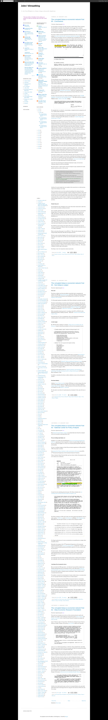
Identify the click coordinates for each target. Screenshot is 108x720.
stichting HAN (40, 647)
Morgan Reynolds (41, 538)
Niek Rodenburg (41, 546)
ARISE (39, 227)
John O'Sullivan (40, 463)
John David (40, 458)
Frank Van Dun (40, 347)
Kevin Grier (40, 488)
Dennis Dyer (40, 306)
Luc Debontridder (41, 508)
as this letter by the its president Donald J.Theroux (70, 672)
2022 (39, 110)
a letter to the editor (62, 98)
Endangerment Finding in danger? (29, 50)
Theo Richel (40, 663)
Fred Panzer (40, 351)
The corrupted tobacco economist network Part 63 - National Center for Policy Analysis (67, 426)
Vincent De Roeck (41, 686)
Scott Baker (40, 631)
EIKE (39, 335)
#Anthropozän (27, 26)
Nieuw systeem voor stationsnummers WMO (42, 76)
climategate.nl (40, 278)
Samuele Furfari (40, 629)
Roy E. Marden (40, 613)
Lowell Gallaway (41, 506)
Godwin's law (40, 379)
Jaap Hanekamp (40, 436)
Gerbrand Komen (41, 375)
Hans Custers (40, 390)
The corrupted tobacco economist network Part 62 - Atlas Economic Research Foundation (67, 609)
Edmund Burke (40, 332)
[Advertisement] (69, 269)
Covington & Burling (41, 287)
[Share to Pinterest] (76, 252)
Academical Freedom (29, 28)
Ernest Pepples (40, 338)
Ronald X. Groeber (41, 610)
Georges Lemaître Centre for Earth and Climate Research (43, 372)
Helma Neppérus (41, 399)
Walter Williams (40, 689)
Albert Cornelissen (41, 211)
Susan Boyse (40, 653)
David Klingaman (41, 293)
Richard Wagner (81, 354)
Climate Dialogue (41, 276)
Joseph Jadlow (40, 473)
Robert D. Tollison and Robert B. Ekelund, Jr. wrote (71, 361)
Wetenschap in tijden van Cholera (42, 64)
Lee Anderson (40, 496)
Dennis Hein (40, 308)
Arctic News (27, 48)
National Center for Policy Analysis (60, 432)
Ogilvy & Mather (77, 254)
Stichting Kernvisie (41, 649)
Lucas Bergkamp (41, 509)
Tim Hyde (39, 675)
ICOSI (39, 417)
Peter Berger (40, 558)
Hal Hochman (40, 388)
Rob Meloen (40, 592)
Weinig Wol (40, 53)
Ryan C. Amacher (41, 617)
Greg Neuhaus (40, 382)
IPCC (39, 428)
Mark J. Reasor (40, 518)
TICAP (39, 674)
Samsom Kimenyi (41, 626)
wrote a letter (70, 623)
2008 (39, 148)
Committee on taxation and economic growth (42, 280)
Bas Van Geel (40, 238)
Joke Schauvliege (41, 467)
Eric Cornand (40, 336)
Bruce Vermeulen (41, 256)
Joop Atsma (40, 469)
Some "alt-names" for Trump (28, 40)
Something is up (27, 29)
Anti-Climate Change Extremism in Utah (29, 43)
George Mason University (71, 694)
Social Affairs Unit (41, 640)
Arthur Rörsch (40, 231)
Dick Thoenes (40, 315)
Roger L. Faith (81, 396)
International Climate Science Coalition (43, 425)
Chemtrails (40, 270)
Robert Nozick (40, 605)
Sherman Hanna (40, 632)
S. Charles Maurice (41, 620)
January (40, 112)
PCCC (39, 557)
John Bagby (40, 455)
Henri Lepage (40, 403)
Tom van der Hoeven (41, 680)
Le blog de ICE (41, 90)
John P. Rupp (40, 464)
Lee (63, 545)
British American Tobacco (42, 249)
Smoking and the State (42, 638)
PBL (39, 555)
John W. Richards (41, 466)
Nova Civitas (40, 548)
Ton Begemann (40, 681)
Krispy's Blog (40, 47)
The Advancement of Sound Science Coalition (43, 661)
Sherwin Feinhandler (41, 634)
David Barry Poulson (41, 291)
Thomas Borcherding (41, 666)
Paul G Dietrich (40, 554)
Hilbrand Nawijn (41, 408)
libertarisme (40, 499)
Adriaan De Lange (41, 208)
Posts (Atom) (58, 702)
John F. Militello (41, 460)
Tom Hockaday (69, 518)
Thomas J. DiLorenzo (41, 669)
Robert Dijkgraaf (41, 599)
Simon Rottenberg (41, 635)
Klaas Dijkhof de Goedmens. (41, 55)
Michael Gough (40, 527)
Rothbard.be (40, 611)
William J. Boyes (41, 693)
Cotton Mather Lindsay (42, 285)
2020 (39, 132)
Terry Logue (40, 659)
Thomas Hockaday (66, 600)
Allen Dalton (40, 215)
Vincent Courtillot (41, 684)
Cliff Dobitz (40, 275)
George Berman (40, 362)
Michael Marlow (41, 532)
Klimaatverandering (42, 35)
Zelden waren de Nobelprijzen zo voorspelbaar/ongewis (42, 70)
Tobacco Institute (41, 678)
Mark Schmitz (40, 520)
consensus (40, 282)
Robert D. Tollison (41, 598)
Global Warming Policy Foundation (42, 377)
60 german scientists (41, 200)
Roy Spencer (40, 616)
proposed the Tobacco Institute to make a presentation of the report (66, 451)
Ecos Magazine (27, 86)
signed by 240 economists (56, 297)
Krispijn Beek (40, 494)
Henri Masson (40, 405)
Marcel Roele (40, 517)
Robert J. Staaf (40, 602)
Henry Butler (40, 406)
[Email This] (70, 252)
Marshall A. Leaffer (41, 521)
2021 (39, 130)
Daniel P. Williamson (41, 288)
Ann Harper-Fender (41, 218)
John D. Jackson (41, 457)
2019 (39, 133)
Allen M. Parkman (41, 217)
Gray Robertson (40, 381)
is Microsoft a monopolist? (67, 308)
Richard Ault (40, 578)
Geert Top (39, 360)
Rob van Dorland (41, 593)
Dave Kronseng (40, 290)
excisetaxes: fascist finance (65, 90)
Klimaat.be (26, 103)
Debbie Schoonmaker (41, 303)
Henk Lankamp (40, 400)
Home (69, 700)
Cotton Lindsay (40, 284)
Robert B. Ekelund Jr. (75, 396)
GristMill (25, 93)
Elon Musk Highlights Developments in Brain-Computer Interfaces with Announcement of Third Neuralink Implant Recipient (29, 71)
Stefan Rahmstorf (41, 643)
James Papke (40, 446)
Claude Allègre (40, 272)
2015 (39, 135)
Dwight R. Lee (56, 599)
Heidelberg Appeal (41, 397)
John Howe (40, 461)
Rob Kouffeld (40, 590)
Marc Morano (40, 514)
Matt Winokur (40, 524)
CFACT (39, 269)
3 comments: (64, 252)
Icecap (39, 415)
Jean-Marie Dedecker (41, 451)
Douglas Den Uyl (41, 323)
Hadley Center (26, 95)
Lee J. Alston (40, 497)
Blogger (66, 716)
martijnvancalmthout (42, 68)
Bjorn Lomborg (40, 243)
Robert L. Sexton (41, 604)
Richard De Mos (41, 579)
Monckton (40, 536)
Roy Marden (40, 614)
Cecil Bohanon (40, 263)
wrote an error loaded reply (78, 158)
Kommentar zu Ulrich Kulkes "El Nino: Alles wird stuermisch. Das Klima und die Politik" (43, 85)
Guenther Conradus (41, 384)
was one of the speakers (69, 545)
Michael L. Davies (41, 529)
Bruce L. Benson (41, 254)
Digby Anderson (41, 317)
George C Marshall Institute (43, 363)
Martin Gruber (40, 523)
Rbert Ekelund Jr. (41, 575)
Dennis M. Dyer (41, 311)
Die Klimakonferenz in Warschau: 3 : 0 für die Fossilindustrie (42, 96)
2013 (39, 139)
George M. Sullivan (41, 366)
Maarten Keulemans (41, 512)
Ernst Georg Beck (41, 339)
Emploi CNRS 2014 (41, 91)
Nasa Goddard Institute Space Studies (28, 97)
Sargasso (40, 26)
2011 (39, 142)
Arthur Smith (26, 87)
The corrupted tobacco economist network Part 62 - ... (43, 126)
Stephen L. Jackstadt (64, 387)
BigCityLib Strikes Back (29, 62)
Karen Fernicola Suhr (63, 599)
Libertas (39, 500)
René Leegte (40, 576)
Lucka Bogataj (40, 511)
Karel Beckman (40, 482)
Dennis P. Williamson (41, 312)
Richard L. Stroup (55, 600)
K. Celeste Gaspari (41, 481)
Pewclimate (26, 101)
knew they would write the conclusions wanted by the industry (67, 36)
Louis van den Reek (41, 505)
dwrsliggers (40, 327)
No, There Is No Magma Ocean (29, 45)
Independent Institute (64, 294)
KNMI (39, 493)
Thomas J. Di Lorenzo (55, 618)
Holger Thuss (40, 409)
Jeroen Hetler (40, 452)
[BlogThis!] (72, 252)
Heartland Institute (41, 396)
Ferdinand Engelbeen (41, 342)
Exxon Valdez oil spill (59, 383)
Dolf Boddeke (40, 318)
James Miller (40, 445)
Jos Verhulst (40, 472)
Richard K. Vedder (41, 584)
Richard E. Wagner (68, 396)
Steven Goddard (41, 646)
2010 (39, 144)
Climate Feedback (27, 80)
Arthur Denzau (40, 230)
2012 (39, 141)
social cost (40, 641)
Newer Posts (54, 700)
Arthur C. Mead (40, 228)
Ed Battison (40, 330)
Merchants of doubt (41, 526)
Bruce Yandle (40, 257)
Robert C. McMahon (41, 596)
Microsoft (63, 396)
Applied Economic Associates (41, 225)
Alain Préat (40, 210)
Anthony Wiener (41, 221)
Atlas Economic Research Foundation (60, 694)
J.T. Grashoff (40, 434)
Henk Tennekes (40, 402)
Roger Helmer (40, 607)
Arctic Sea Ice (27, 52)
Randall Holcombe (41, 571)
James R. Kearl (40, 448)
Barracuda (40, 43)
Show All (33, 75)
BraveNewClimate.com (29, 67)
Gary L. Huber (40, 357)
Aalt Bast (39, 201)
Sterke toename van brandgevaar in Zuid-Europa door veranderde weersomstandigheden (42, 38)
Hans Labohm (40, 393)
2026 (39, 109)
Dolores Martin (40, 320)
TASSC (39, 656)
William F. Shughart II (75, 307)
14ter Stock (27, 25)
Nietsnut (39, 44)
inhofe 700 (40, 423)
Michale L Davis (41, 533)
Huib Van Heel (40, 412)
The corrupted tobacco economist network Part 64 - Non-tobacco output (67, 284)
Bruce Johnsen (40, 253)
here (64, 24)
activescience (40, 62)
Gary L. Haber (40, 356)
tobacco (39, 677)
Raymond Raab (40, 573)
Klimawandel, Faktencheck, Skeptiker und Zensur (42, 81)
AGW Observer (27, 31)
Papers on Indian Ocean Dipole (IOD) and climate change (29, 33)
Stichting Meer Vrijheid (42, 652)
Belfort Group (40, 240)
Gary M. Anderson (41, 359)
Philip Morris (81, 599)
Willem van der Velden (42, 690)
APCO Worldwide (80, 518)
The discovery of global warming (28, 99)
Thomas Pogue (40, 672)
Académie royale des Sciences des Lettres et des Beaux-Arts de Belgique (42, 204)
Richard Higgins (41, 583)
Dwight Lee (40, 324)
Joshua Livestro (40, 478)
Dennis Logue (40, 309)
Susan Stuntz (40, 655)
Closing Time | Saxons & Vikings (42, 28)
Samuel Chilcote (41, 628)
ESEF (39, 341)
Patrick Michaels (41, 552)
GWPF (39, 385)
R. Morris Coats (41, 567)
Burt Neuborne (40, 259)
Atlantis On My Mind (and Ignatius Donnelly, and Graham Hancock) (29, 64)
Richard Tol (40, 588)
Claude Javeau (40, 273)
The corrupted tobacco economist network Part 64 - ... (43, 118)
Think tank (40, 665)
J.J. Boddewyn (40, 431)
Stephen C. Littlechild (41, 644)
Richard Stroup (40, 587)
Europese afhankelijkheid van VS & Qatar (42, 49)
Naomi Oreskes (40, 541)
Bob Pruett (40, 244)
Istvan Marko (40, 430)
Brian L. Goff (40, 247)
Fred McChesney (41, 350)
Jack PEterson (40, 437)
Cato (39, 262)
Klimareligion (40, 59)
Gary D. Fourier (41, 354)
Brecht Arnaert (40, 246)
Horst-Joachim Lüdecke (42, 411)
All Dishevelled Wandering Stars (28, 37)
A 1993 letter (60, 518)
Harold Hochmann (41, 394)
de (38, 297)
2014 (39, 137)
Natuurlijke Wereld (42, 101)
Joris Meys (40, 470)
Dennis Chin (40, 305)
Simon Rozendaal (41, 637)
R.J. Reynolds (40, 569)
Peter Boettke (40, 560)
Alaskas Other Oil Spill (56, 386)
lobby (39, 503)
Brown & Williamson (41, 251)
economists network (41, 329)
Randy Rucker (40, 572)
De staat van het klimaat (42, 302)
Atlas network (54, 619)
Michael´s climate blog (42, 94)
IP (38, 427)
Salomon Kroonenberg (42, 625)
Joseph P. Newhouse (41, 476)
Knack (39, 491)
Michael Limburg (41, 530)
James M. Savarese (71, 254)
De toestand (40, 74)
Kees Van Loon (40, 487)
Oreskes (39, 551)
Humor (39, 414)
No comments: (64, 394)
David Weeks (40, 296)
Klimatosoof (40, 490)
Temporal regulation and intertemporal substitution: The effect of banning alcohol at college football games (66, 370)
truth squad (40, 683)
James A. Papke (40, 439)
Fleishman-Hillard (41, 344)
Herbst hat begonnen (41, 32)
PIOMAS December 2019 (29, 53)
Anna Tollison (40, 220)
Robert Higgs (40, 600)
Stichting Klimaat (41, 650)
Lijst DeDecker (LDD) (42, 502)
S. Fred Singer (60, 600)
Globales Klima (41, 58)
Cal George (40, 260)
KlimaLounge (40, 31)
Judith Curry (40, 479)
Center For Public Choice (42, 267)
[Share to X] (73, 252)
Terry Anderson (40, 658)
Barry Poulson (40, 237)
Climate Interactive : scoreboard (27, 84)
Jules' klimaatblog (30, 6)
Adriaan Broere (40, 207)
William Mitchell (41, 695)
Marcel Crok (40, 515)
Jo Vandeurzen (40, 454)
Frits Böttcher (40, 353)
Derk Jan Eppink (41, 314)
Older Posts (84, 700)
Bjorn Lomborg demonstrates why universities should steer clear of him (29, 58)
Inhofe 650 (40, 421)
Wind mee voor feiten (42, 102)
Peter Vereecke (40, 561)
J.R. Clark (39, 433)
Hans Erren (40, 391)
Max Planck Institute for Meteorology (28, 90)
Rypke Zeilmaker (41, 619)
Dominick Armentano (57, 254)
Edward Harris (40, 333)
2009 (39, 146)
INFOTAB (40, 420)
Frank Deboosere (41, 345)
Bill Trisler (40, 241)
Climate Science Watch (28, 92)
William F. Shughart (55, 397)
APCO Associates (41, 223)
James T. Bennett (79, 616)
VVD (39, 687)
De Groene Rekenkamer (42, 300)
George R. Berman (65, 254)
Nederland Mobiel (41, 545)
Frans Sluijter (40, 348)
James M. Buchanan (41, 442)
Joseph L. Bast (40, 475)
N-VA (39, 539)
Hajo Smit (39, 386)
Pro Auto (39, 566)
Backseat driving (28, 55)
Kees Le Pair (40, 485)
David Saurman (40, 294)
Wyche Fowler (40, 696)
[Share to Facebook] (74, 252)
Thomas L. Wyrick (41, 671)
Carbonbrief (26, 82)
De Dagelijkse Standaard (42, 299)
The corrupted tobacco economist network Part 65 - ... (43, 115)
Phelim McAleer (41, 563)
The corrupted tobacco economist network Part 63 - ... (43, 122)
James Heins (40, 440)
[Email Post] (68, 252)
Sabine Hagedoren (41, 623)
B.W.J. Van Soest (41, 235)
